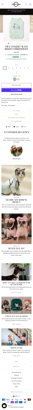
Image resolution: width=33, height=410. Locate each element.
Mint (14, 79)
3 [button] (11, 43)
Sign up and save (16, 392)
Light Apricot (18, 79)
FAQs (16, 386)
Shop (16, 361)
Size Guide (16, 110)
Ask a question (16, 121)
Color (16, 76)
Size (16, 65)
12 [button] (23, 43)
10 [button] (20, 43)
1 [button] (8, 43)
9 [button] (19, 43)
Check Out (16, 366)
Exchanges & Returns (16, 378)
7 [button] (16, 43)
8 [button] (18, 43)
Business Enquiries (16, 372)
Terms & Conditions (16, 381)
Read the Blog (16, 292)
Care (16, 114)
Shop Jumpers (16, 324)
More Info (16, 355)
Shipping (14, 59)
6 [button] (15, 43)
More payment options (16, 94)
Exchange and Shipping (16, 117)
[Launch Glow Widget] (4, 405)
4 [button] (12, 43)
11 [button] (22, 43)
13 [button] (24, 43)
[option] (16, 11)
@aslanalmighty (16, 159)
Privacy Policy (16, 384)
